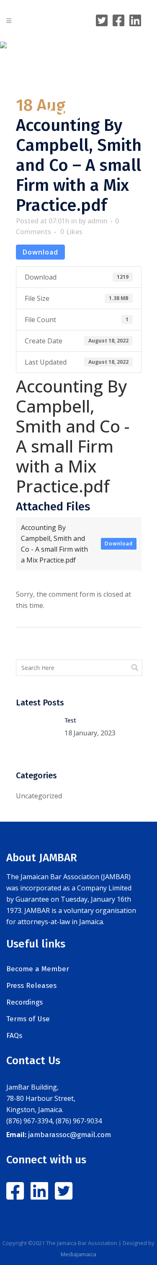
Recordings (24, 1002)
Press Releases (31, 985)
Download (40, 252)
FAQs (14, 1035)
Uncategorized (39, 795)
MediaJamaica (78, 1254)
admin (98, 220)
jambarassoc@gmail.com (69, 1134)
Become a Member (37, 969)
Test (70, 720)
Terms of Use (28, 1019)
